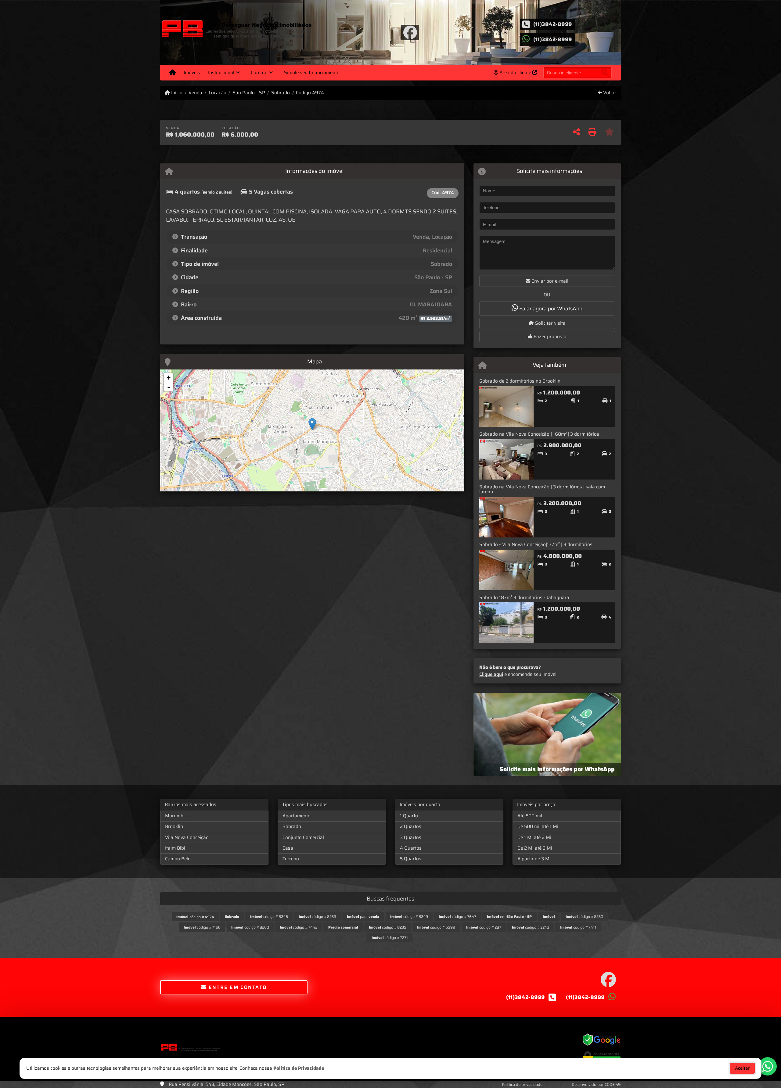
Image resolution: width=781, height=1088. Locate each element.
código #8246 (269, 916)
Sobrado (280, 92)
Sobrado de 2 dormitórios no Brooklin (519, 381)
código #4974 (195, 917)
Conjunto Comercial (303, 837)
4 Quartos (411, 848)
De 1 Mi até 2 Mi (534, 837)
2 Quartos (410, 826)
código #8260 (250, 927)
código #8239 (317, 916)
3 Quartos (410, 837)
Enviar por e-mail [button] (549, 281)
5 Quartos (410, 858)
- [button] (169, 387)
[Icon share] (410, 32)
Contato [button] (259, 72)
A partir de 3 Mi (534, 858)
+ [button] (169, 377)
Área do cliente (515, 72)
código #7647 (457, 916)
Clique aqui (491, 674)
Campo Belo (178, 858)
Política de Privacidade (298, 1068)
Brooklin (174, 826)
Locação (217, 92)
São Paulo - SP (248, 92)
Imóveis (192, 72)
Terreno (291, 858)
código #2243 (530, 927)
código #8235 (387, 927)
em (509, 916)
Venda (195, 92)
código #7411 (578, 927)
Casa (288, 848)
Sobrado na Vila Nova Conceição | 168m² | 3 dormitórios (539, 434)
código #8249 (409, 916)
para (363, 916)
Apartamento (297, 815)
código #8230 (584, 916)
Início (176, 92)
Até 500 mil (529, 815)
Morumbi (175, 815)
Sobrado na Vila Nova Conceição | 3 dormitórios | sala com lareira (542, 489)
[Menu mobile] (172, 72)
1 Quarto (409, 815)
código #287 (483, 927)
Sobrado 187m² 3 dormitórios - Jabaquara (524, 597)
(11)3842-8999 (552, 24)
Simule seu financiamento (312, 72)
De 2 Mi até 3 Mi (534, 848)
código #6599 (436, 927)
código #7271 (390, 937)
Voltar (609, 92)
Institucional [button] (221, 72)
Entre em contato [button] (237, 987)
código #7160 (202, 927)
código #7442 (298, 927)
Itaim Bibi (175, 848)
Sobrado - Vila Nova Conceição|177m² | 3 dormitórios (535, 544)
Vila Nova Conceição (187, 837)
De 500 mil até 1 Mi (537, 826)
